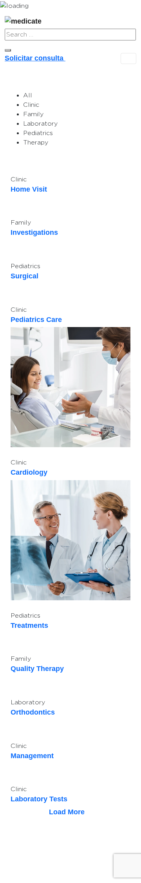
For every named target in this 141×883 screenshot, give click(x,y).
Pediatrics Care (36, 320)
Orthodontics (33, 712)
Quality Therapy (37, 669)
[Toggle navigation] (128, 58)
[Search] (8, 50)
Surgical (24, 276)
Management (32, 756)
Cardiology (29, 472)
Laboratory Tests (39, 799)
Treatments (29, 625)
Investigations (34, 232)
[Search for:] (70, 34)
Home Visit (29, 189)
